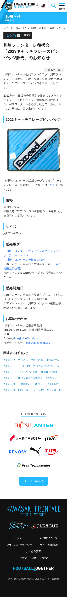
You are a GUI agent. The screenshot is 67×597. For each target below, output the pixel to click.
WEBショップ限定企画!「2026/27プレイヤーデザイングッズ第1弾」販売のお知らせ (41, 360)
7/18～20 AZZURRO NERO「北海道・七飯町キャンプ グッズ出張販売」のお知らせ (41, 372)
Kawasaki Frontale (26, 6)
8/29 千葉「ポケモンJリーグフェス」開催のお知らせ (41, 390)
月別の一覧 (7, 28)
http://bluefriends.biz (38, 342)
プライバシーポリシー (19, 544)
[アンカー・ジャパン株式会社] (44, 423)
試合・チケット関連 (26, 28)
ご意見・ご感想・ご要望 (33, 558)
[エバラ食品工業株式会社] (51, 450)
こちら (51, 184)
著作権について (49, 538)
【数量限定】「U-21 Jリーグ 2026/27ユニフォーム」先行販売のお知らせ (41, 384)
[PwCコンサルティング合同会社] (51, 436)
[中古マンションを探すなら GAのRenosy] (17, 450)
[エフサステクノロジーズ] (33, 463)
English (18, 538)
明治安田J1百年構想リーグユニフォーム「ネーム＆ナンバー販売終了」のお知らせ (41, 378)
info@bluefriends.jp (26, 338)
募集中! (43, 28)
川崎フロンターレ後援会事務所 (25, 259)
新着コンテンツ (57, 28)
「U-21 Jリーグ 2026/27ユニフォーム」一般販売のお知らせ (41, 366)
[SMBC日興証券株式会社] (25, 436)
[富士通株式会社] (22, 423)
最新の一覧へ (55, 70)
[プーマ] (35, 450)
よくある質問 (33, 551)
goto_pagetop (59, 574)
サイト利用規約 (49, 544)
